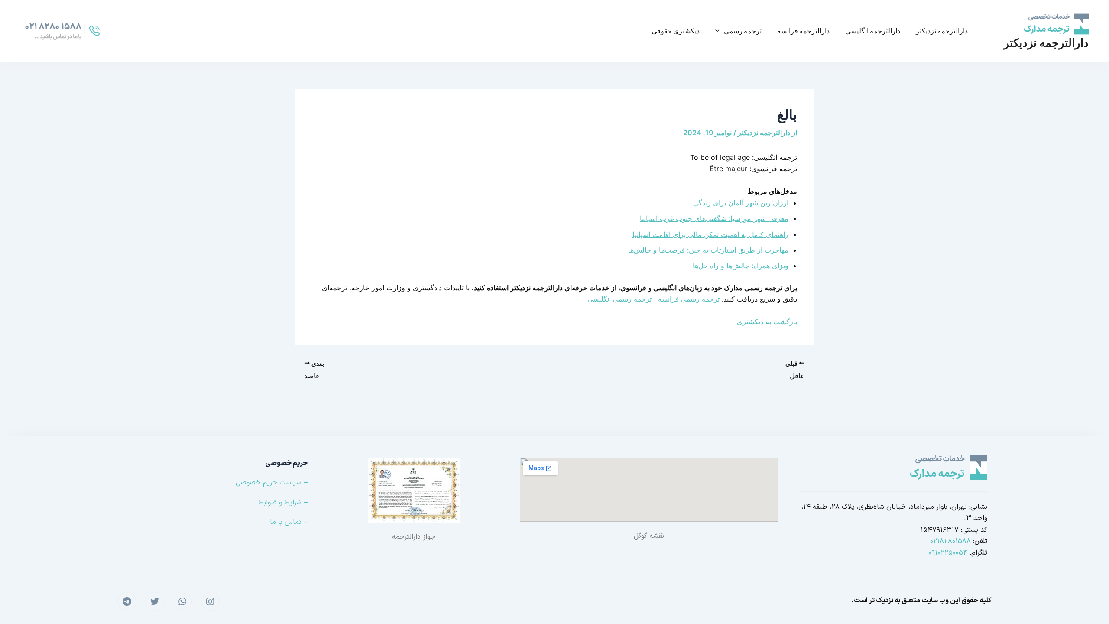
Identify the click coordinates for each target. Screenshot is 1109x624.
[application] (719, 31)
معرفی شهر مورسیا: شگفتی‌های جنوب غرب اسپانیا (714, 218)
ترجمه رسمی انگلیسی (619, 299)
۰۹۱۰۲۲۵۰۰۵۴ (948, 553)
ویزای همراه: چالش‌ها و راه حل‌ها (740, 265)
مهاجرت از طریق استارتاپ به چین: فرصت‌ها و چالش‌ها (708, 250)
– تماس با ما (289, 522)
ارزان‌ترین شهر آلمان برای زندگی (740, 202)
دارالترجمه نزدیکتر (1046, 42)
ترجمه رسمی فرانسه (689, 299)
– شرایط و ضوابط (283, 502)
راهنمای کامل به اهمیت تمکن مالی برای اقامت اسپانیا (710, 234)
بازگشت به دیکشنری (767, 321)
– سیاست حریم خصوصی (272, 483)
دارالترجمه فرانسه (803, 30)
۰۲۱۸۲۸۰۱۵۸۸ (950, 541)
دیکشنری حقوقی (676, 30)
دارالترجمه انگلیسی (872, 30)
